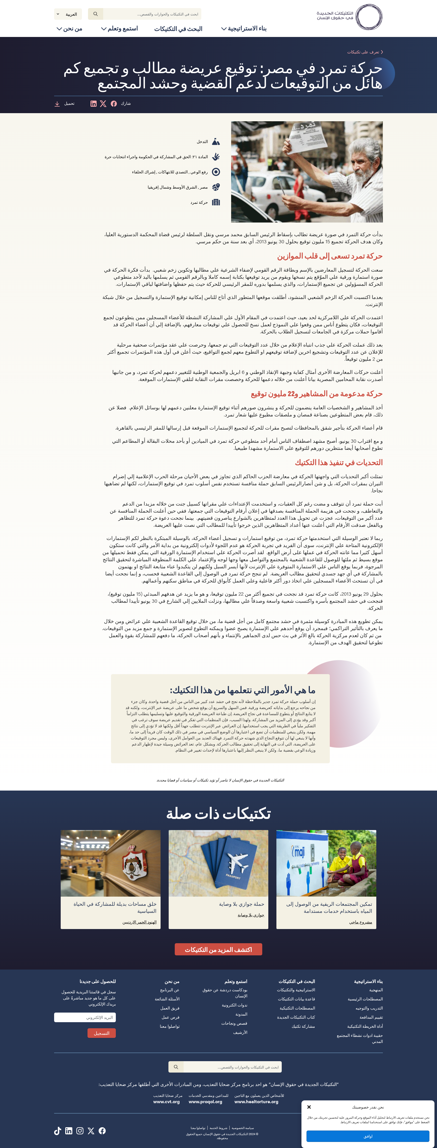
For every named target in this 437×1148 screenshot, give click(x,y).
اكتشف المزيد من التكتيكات (218, 949)
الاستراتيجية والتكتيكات (296, 990)
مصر (204, 187)
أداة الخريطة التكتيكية (365, 1026)
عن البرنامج (170, 990)
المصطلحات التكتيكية (297, 1008)
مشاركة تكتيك (303, 1026)
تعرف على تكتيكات (363, 52)
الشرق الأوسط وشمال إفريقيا (172, 187)
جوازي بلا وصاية (251, 915)
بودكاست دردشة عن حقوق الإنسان (225, 993)
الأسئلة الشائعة (167, 999)
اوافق (368, 1136)
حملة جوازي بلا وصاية (240, 904)
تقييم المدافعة (371, 1017)
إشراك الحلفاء (143, 172)
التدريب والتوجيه (369, 1008)
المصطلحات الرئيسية (365, 999)
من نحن (72, 28)
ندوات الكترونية (234, 1005)
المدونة (241, 1014)
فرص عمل (171, 1017)
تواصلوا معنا (170, 1026)
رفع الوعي (199, 172)
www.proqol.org (205, 1101)
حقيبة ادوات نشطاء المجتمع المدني (360, 1038)
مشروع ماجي (360, 922)
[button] (309, 1107)
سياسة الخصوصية (243, 1128)
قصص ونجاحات (234, 1023)
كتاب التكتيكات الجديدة (296, 1017)
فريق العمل (170, 1008)
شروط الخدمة (218, 1128)
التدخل (202, 141)
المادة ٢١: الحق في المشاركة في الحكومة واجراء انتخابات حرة (156, 156)
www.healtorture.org (256, 1101)
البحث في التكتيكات (178, 28)
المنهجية (376, 990)
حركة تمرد (199, 202)
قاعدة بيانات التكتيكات (296, 999)
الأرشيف (240, 1032)
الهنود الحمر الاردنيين (139, 922)
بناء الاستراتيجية (247, 28)
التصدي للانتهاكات (173, 172)
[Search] (95, 14)
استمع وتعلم (123, 28)
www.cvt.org (166, 1101)
